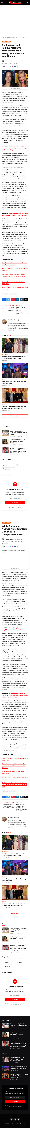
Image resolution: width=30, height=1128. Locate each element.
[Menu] (2, 2)
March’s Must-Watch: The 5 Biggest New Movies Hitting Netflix (8, 806)
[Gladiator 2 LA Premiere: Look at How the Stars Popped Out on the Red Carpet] (15, 395)
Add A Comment (15, 416)
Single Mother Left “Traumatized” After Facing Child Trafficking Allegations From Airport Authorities (22, 310)
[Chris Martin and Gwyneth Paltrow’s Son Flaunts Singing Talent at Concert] (15, 345)
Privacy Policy (14, 507)
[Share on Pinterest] (13, 66)
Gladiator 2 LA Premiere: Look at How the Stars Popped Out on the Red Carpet (19, 1076)
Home (3, 37)
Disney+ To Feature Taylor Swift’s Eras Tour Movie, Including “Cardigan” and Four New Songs (15, 148)
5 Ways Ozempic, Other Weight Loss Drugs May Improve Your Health (18, 432)
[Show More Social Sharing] (18, 66)
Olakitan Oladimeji (10, 61)
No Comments (6, 63)
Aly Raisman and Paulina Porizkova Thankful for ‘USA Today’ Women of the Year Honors (21, 807)
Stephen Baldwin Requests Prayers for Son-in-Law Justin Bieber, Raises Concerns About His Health (15, 695)
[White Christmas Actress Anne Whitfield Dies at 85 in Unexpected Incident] (15, 558)
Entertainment (6, 41)
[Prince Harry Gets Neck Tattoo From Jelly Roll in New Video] (15, 370)
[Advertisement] (15, 21)
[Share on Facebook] (8, 66)
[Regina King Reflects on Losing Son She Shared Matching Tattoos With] (5, 441)
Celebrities (5, 293)
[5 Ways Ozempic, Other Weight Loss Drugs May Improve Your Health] (5, 433)
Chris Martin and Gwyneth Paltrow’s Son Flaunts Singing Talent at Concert (18, 1059)
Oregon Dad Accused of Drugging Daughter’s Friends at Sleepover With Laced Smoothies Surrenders (14, 276)
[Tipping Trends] (15, 2)
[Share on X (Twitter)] (10, 66)
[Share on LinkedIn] (15, 66)
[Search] (28, 2)
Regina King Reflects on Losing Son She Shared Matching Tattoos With (18, 441)
